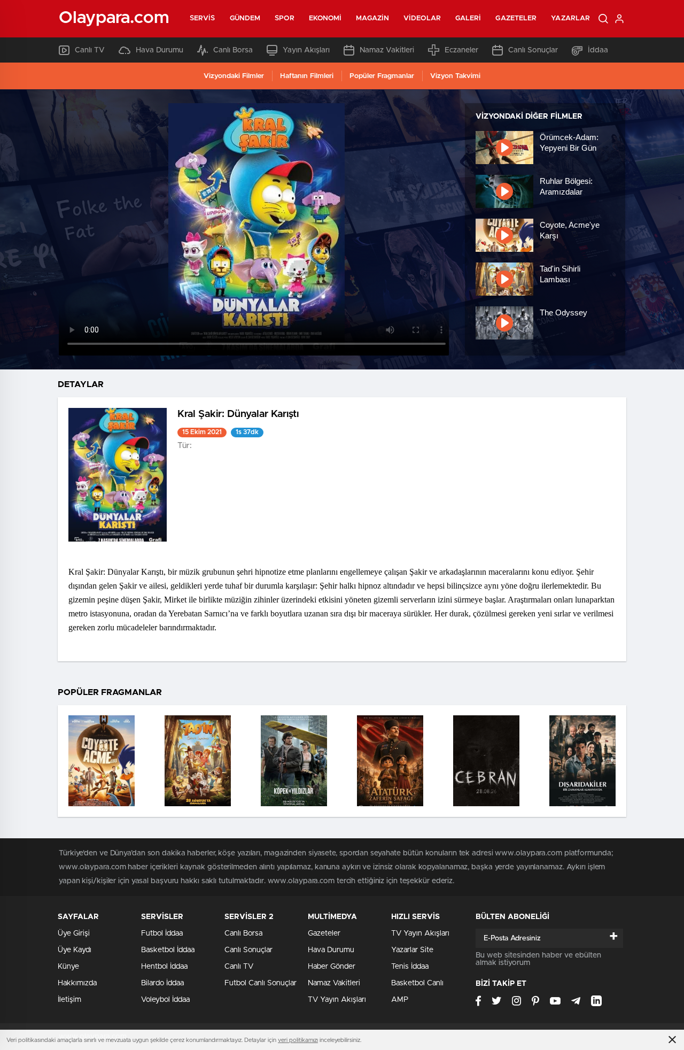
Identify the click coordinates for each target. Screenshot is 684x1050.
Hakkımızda (77, 983)
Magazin (372, 18)
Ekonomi (325, 18)
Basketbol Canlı (417, 983)
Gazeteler (516, 18)
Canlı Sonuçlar (533, 50)
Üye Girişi (74, 933)
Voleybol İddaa (165, 999)
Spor (284, 18)
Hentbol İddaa (164, 966)
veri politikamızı (298, 1040)
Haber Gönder (331, 966)
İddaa (598, 50)
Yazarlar (570, 18)
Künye (68, 966)
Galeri (468, 18)
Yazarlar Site (412, 950)
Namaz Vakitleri (387, 50)
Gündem (245, 18)
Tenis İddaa (410, 966)
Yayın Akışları (306, 50)
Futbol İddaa (162, 933)
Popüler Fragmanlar (381, 76)
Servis (202, 18)
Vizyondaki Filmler (234, 76)
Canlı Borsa (233, 50)
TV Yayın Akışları (337, 999)
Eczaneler (461, 50)
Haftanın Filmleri (306, 76)
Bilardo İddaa (162, 983)
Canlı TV (90, 50)
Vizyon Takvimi (455, 76)
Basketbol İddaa (168, 950)
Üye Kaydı (74, 950)
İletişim (69, 999)
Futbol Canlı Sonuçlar (260, 983)
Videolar (422, 18)
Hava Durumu (159, 50)
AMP (399, 999)
